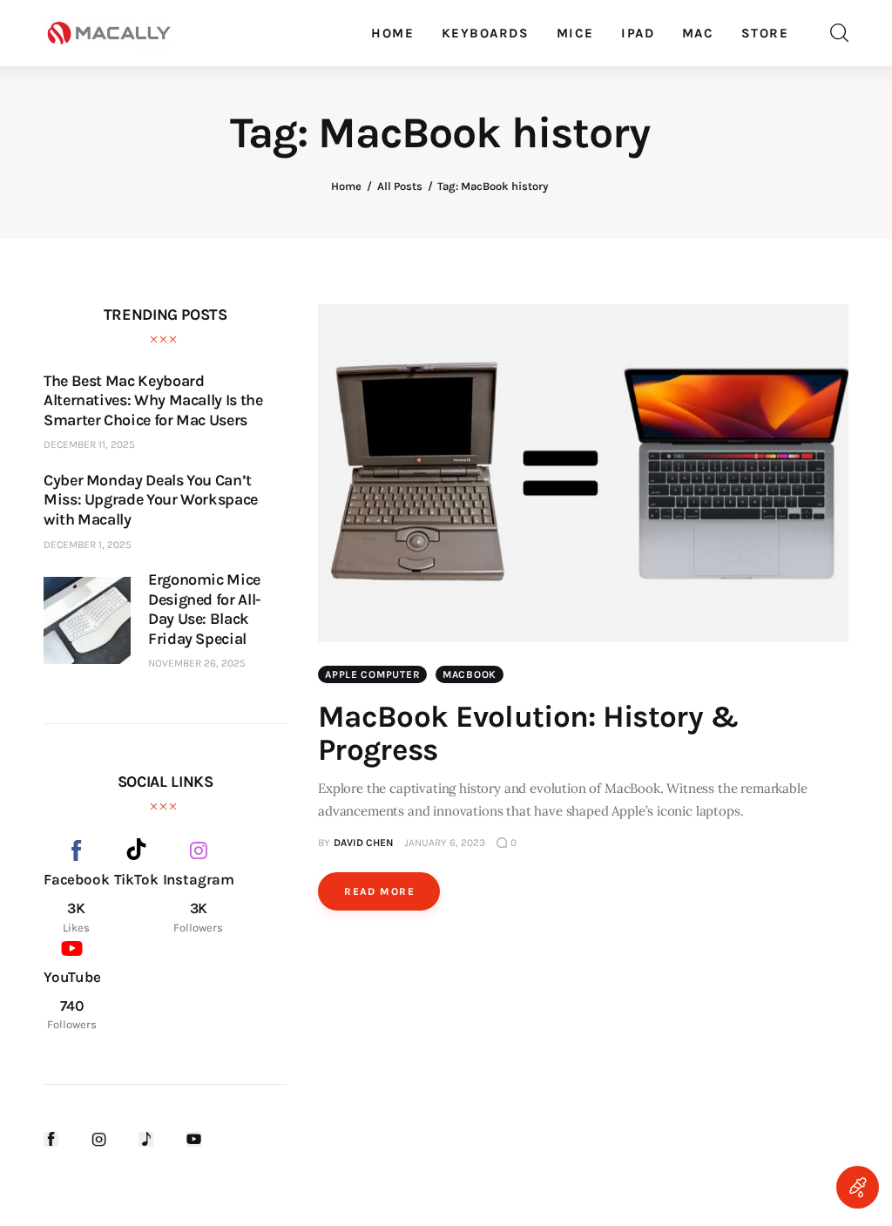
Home (346, 186)
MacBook (470, 674)
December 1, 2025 (88, 544)
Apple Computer (372, 674)
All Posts (399, 186)
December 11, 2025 (89, 444)
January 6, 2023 (444, 843)
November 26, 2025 (197, 663)
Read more (379, 891)
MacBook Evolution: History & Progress (528, 733)
